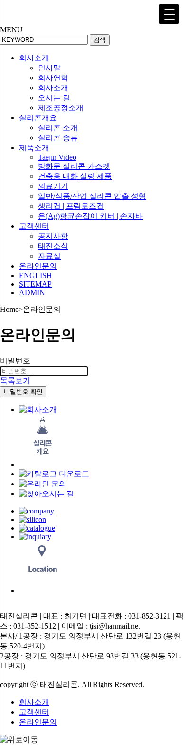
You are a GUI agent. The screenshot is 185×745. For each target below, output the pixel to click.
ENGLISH (35, 275)
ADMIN (32, 293)
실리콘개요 (38, 118)
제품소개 (34, 148)
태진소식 (53, 246)
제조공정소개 (60, 108)
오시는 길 (54, 98)
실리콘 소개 (58, 128)
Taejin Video (57, 157)
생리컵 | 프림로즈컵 (71, 206)
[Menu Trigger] (169, 14)
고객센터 (34, 226)
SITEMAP (35, 284)
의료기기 (53, 186)
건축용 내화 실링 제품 (75, 176)
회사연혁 (53, 78)
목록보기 (15, 381)
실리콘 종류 (58, 138)
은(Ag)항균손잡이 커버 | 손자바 (90, 216)
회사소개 (34, 58)
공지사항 (53, 236)
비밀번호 (15, 361)
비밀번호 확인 (23, 391)
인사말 (49, 68)
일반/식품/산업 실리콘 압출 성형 (92, 196)
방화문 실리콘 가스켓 (74, 166)
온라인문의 (38, 266)
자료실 (49, 256)
